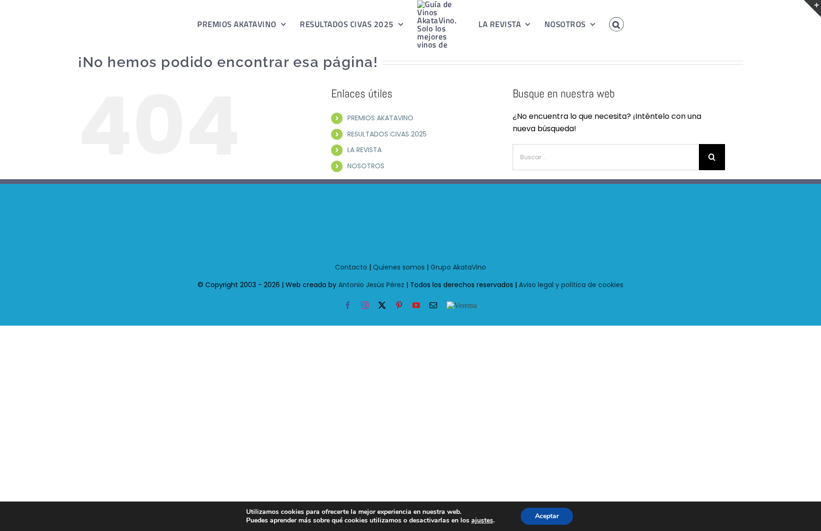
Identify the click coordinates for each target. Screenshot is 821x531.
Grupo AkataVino (458, 267)
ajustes (482, 520)
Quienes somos (399, 267)
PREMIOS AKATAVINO (380, 118)
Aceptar (547, 516)
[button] (606, 24)
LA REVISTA (364, 149)
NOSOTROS (365, 166)
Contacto (351, 267)
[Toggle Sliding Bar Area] (812, 8)
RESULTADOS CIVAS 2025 (387, 134)
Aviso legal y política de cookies (571, 285)
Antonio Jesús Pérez (371, 285)
